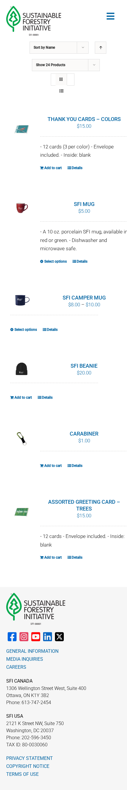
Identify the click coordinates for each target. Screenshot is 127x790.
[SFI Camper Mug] (22, 300)
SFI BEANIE (84, 366)
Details (77, 168)
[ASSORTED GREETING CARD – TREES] (22, 512)
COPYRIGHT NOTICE (27, 766)
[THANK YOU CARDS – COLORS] (22, 130)
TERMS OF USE (22, 774)
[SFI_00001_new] (33, 8)
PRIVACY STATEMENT (29, 758)
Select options (55, 261)
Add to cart (53, 168)
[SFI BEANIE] (22, 369)
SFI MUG (84, 204)
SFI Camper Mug (84, 298)
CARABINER (84, 434)
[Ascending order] (100, 48)
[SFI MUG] (22, 209)
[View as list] (61, 91)
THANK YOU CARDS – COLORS (84, 119)
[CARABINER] (22, 438)
